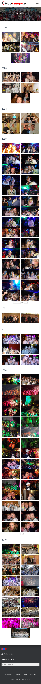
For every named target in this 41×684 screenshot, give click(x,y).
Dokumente (8, 674)
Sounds (18, 674)
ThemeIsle (27, 679)
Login (25, 674)
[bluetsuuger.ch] (14, 3)
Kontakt (33, 674)
